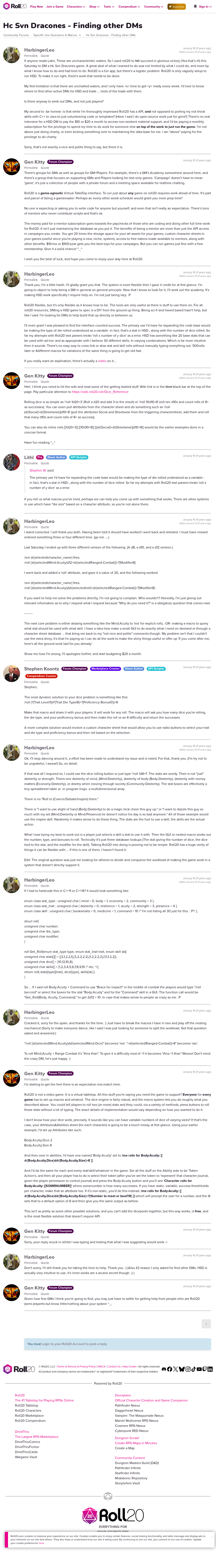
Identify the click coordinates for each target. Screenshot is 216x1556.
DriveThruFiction (27, 1446)
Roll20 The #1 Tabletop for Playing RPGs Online (44, 1398)
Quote (45, 55)
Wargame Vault (26, 1457)
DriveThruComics (27, 1441)
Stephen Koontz (42, 668)
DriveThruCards (26, 1451)
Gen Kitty (35, 161)
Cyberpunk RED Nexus (131, 1430)
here (41, 1543)
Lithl (29, 457)
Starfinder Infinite (127, 1473)
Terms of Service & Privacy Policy (76, 1367)
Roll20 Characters (28, 1410)
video (102, 360)
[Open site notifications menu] (195, 6)
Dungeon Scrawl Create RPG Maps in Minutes (136, 1440)
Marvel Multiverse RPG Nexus (136, 1420)
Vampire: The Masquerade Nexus (139, 1415)
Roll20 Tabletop (26, 1405)
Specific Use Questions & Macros (56, 35)
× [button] (211, 1536)
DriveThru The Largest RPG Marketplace (36, 1434)
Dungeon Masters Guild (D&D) (137, 1462)
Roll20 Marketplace (29, 1415)
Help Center (129, 1367)
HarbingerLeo (39, 49)
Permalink (31, 55)
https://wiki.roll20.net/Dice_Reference (100, 391)
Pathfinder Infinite (128, 1468)
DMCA (101, 1367)
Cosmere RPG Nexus (130, 1425)
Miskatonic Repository (131, 1478)
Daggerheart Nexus (129, 1410)
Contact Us (113, 1367)
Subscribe (178, 7)
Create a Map (125, 1448)
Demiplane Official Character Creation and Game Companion (151, 1398)
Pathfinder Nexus (127, 1405)
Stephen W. (38, 470)
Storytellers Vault (127, 1483)
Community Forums (16, 35)
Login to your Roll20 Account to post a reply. (74, 1343)
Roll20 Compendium (30, 1420)
